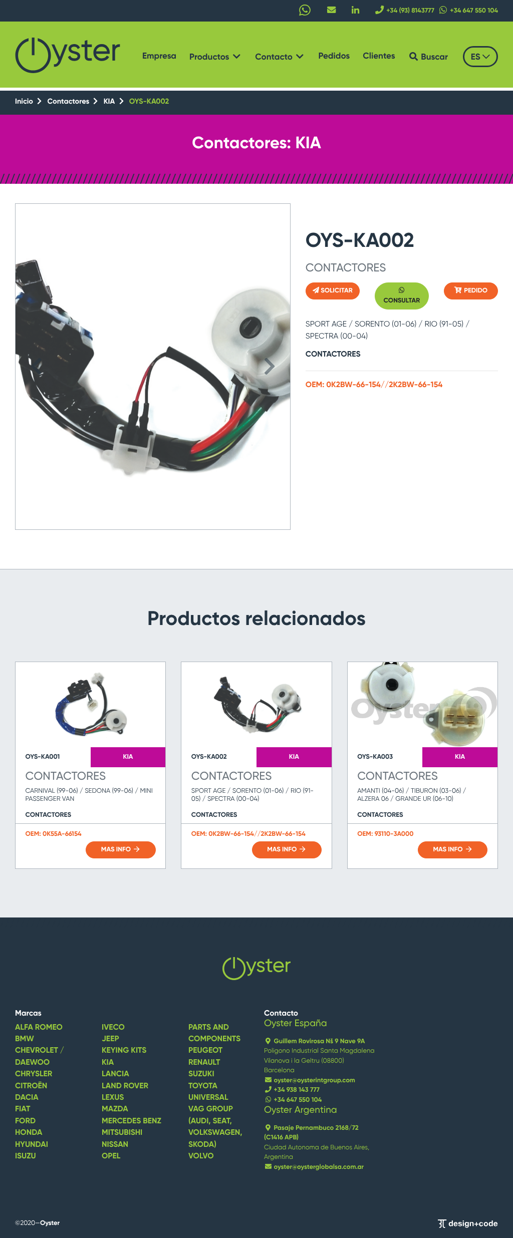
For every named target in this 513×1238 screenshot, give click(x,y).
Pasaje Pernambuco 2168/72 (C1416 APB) (311, 1133)
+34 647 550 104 (297, 1100)
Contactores (69, 102)
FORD (25, 1121)
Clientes (379, 56)
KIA (110, 102)
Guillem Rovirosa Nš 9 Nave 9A (318, 1041)
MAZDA (115, 1109)
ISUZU (25, 1156)
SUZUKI (201, 1074)
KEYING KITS (124, 1051)
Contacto (275, 57)
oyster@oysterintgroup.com (313, 1080)
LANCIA (115, 1074)
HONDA (28, 1133)
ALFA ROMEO (39, 1028)
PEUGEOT (205, 1051)
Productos (210, 57)
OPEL (111, 1156)
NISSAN (115, 1145)
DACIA (27, 1098)
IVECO (113, 1028)
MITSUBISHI (122, 1133)
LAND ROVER (125, 1086)
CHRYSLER (33, 1074)
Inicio (25, 102)
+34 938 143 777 (296, 1090)
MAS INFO (116, 849)
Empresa (159, 56)
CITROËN (31, 1086)
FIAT (22, 1109)
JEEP (110, 1039)
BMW (24, 1039)
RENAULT (204, 1063)
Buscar (433, 57)
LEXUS (113, 1098)
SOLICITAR (336, 290)
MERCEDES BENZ (131, 1121)
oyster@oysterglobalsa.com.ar (318, 1167)
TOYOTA (202, 1086)
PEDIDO (474, 290)
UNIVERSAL (208, 1098)
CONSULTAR (402, 300)
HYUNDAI (31, 1145)
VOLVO (201, 1156)
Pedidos (334, 56)
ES (476, 57)
